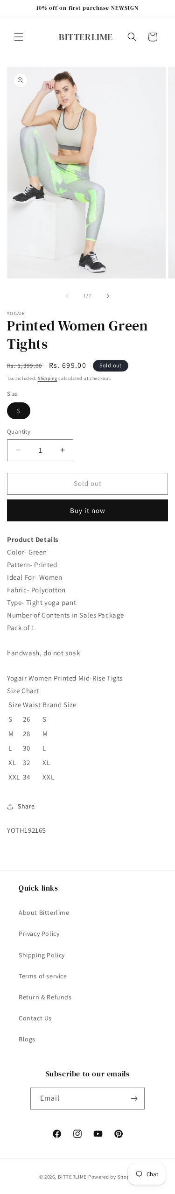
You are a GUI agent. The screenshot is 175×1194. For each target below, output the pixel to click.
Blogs (27, 1039)
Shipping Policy (42, 955)
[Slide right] (108, 296)
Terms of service (43, 976)
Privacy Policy (39, 933)
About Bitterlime (44, 912)
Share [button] (26, 806)
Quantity (18, 431)
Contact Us (35, 1018)
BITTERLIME (72, 1176)
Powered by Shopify (112, 1176)
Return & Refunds (45, 997)
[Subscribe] (134, 1099)
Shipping (47, 378)
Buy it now (87, 510)
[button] (18, 37)
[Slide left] (67, 296)
